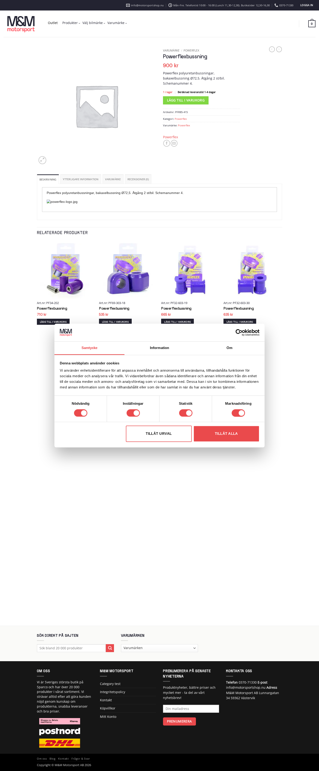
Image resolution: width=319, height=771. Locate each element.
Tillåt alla (226, 434)
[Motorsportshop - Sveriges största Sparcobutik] (21, 24)
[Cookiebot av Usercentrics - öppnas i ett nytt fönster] (239, 332)
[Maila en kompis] (174, 143)
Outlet (53, 23)
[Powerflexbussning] (66, 270)
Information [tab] (159, 348)
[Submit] (110, 648)
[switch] (133, 413)
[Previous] (37, 433)
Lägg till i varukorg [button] (53, 321)
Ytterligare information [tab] (80, 179)
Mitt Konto (108, 716)
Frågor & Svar (80, 758)
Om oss (42, 758)
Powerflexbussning (52, 309)
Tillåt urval (159, 434)
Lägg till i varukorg (186, 100)
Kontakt (106, 700)
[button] (306, 5)
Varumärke (115, 23)
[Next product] (272, 49)
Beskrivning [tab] (47, 179)
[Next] (280, 433)
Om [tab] (229, 348)
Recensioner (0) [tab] (138, 179)
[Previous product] (279, 49)
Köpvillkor (107, 708)
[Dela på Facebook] (166, 143)
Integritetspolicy (112, 692)
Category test (110, 683)
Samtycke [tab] (90, 348)
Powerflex (191, 50)
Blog (52, 758)
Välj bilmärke (92, 23)
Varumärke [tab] (113, 179)
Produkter (70, 23)
